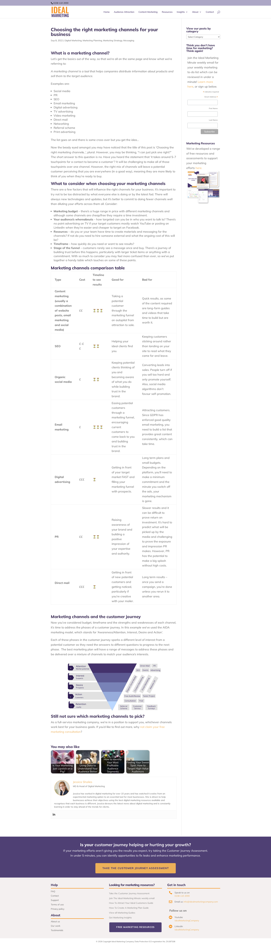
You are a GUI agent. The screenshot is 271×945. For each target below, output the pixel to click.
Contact (210, 12)
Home (107, 12)
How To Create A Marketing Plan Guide (129, 907)
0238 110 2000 (60, 3)
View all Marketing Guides (122, 912)
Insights (181, 12)
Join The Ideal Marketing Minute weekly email (131, 898)
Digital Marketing (73, 40)
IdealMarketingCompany (187, 920)
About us (55, 921)
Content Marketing (148, 12)
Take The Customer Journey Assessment (135, 868)
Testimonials (57, 930)
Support (55, 900)
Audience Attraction (124, 12)
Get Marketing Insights (120, 917)
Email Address (211, 97)
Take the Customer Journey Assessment (129, 893)
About (195, 12)
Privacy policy (57, 909)
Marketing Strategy (112, 40)
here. (199, 168)
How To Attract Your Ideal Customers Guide (131, 903)
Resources (167, 12)
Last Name (213, 120)
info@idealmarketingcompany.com (200, 901)
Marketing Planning (92, 40)
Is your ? (135, 845)
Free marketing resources (135, 927)
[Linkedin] (54, 814)
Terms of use (57, 904)
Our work (55, 925)
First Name (213, 108)
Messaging (128, 40)
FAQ (53, 891)
